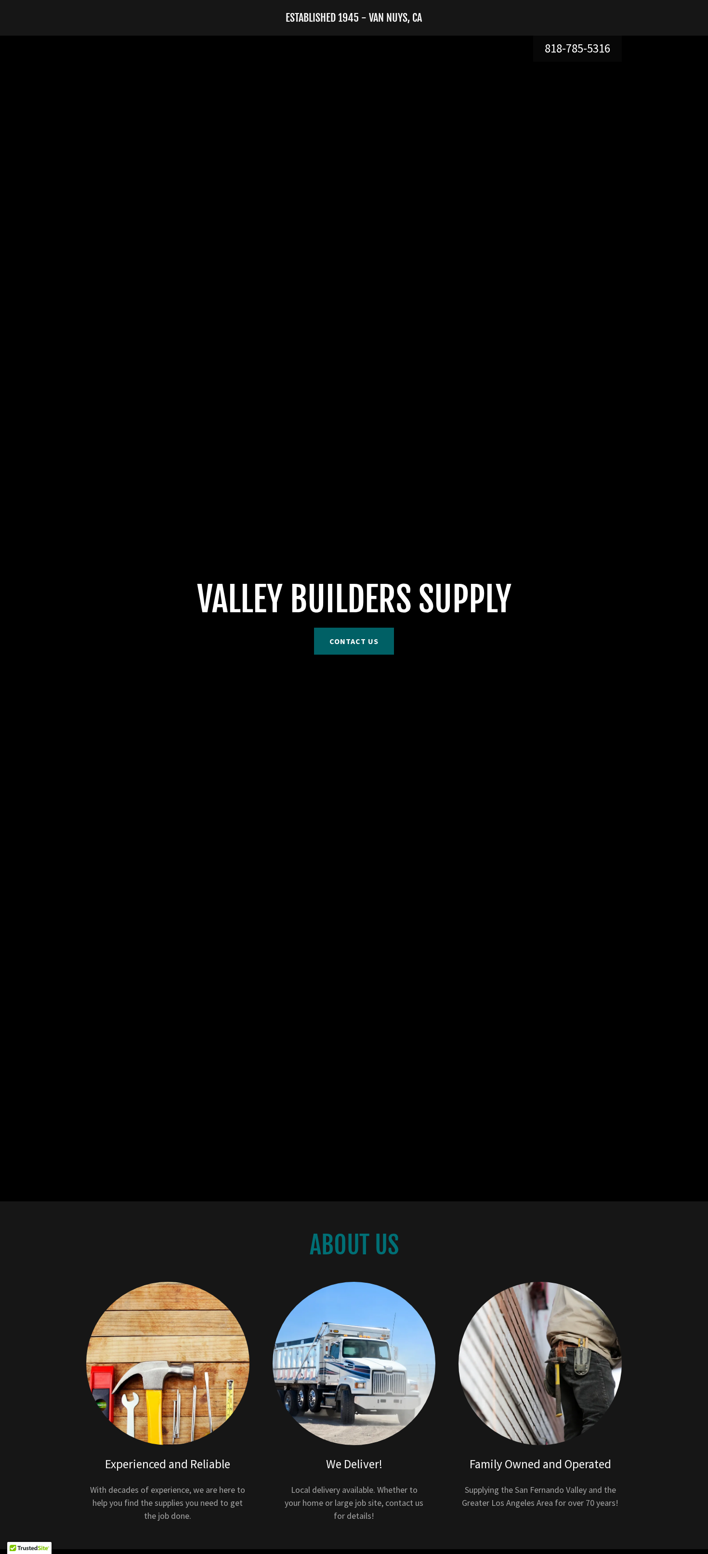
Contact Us (354, 641)
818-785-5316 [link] (577, 48)
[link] (354, 18)
